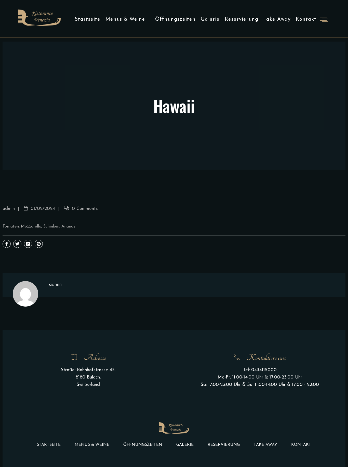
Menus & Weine (125, 19)
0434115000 (264, 370)
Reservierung (241, 19)
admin (9, 209)
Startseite (87, 19)
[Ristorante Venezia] (39, 17)
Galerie (210, 19)
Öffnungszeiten (175, 19)
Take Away (277, 19)
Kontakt (306, 19)
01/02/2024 (42, 209)
